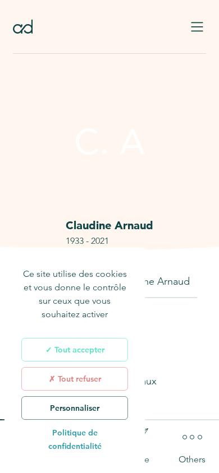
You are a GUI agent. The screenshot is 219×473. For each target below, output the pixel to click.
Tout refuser (78, 379)
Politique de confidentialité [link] (75, 439)
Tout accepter (78, 350)
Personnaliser (74, 408)
